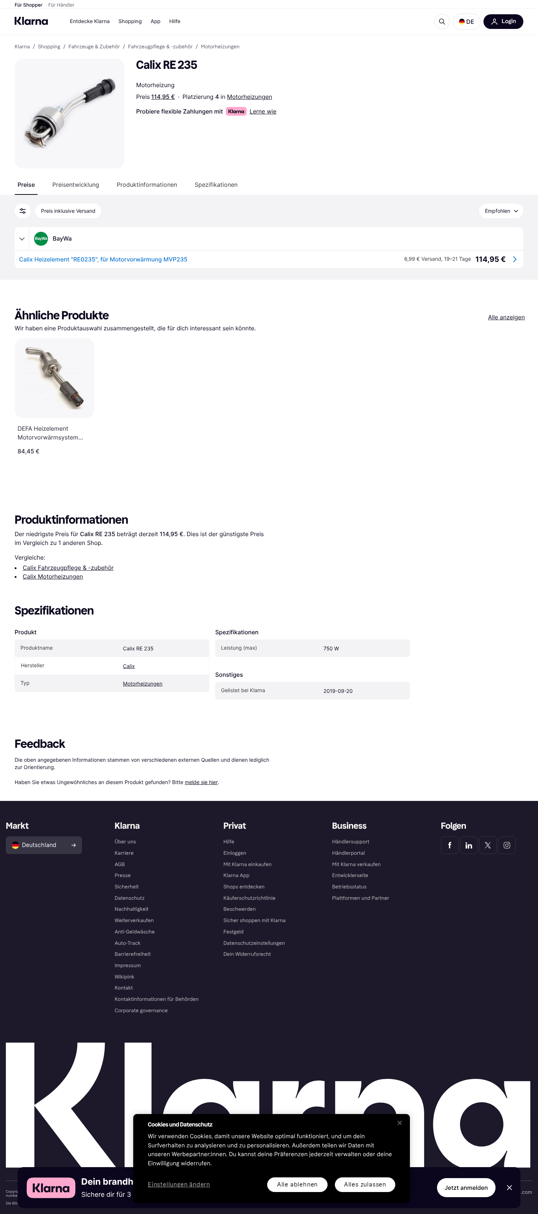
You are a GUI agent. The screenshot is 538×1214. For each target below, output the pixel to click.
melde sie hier (201, 782)
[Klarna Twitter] (488, 845)
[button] (467, 22)
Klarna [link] (22, 47)
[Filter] (23, 211)
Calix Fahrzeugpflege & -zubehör (68, 567)
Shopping (130, 21)
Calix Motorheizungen (53, 576)
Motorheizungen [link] (220, 47)
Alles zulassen (365, 1184)
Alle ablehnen (297, 1184)
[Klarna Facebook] (450, 845)
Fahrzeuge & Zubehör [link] (94, 47)
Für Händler (61, 5)
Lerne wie (263, 111)
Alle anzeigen (506, 317)
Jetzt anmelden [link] (466, 1187)
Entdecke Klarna (90, 21)
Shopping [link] (49, 47)
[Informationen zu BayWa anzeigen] (22, 238)
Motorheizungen (249, 96)
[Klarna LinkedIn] (469, 845)
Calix (129, 666)
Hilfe (174, 21)
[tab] (26, 184)
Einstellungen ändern (179, 1184)
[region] (271, 1158)
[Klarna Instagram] (507, 845)
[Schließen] (400, 1123)
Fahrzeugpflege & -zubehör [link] (160, 47)
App (155, 21)
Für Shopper (28, 5)
